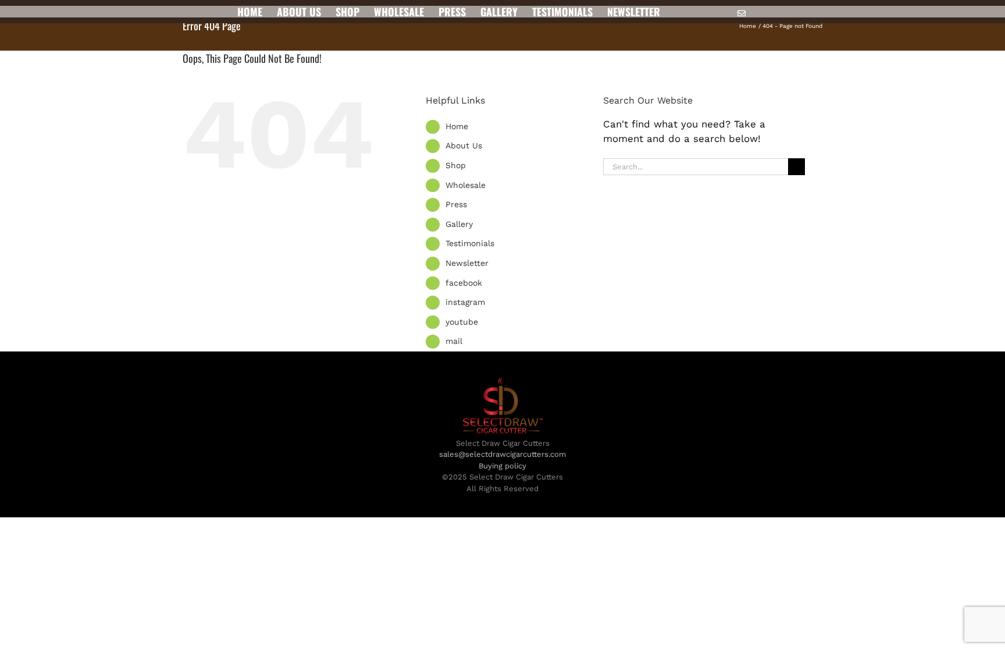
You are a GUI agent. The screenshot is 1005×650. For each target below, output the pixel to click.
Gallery (459, 224)
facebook (464, 282)
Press (456, 204)
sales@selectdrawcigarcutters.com (502, 454)
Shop (456, 165)
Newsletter (467, 263)
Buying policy (502, 465)
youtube (462, 321)
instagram (465, 302)
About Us (464, 145)
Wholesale (466, 185)
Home (457, 126)
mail (454, 341)
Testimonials (470, 243)
